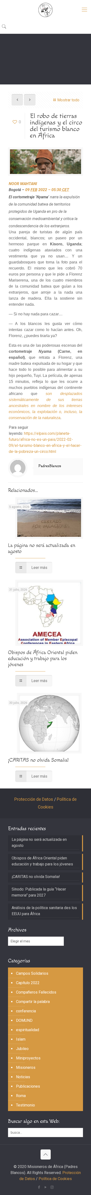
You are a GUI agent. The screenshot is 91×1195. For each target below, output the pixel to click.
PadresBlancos (49, 466)
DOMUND (24, 1020)
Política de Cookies (55, 1178)
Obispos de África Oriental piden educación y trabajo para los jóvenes (42, 658)
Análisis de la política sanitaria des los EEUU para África (44, 910)
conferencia (26, 1011)
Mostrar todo (68, 100)
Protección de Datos (33, 799)
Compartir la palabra (33, 1001)
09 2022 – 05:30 (47, 189)
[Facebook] (38, 1187)
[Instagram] (52, 1187)
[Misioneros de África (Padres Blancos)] (45, 9)
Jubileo (22, 1048)
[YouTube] (45, 1187)
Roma (21, 1095)
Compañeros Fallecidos (36, 992)
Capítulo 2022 (28, 983)
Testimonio (25, 1105)
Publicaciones (28, 1086)
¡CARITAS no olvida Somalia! (38, 760)
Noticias (23, 1077)
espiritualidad (27, 1030)
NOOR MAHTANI (23, 183)
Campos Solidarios (32, 973)
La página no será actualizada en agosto (39, 842)
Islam (20, 1039)
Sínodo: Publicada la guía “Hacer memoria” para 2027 (39, 892)
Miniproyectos (28, 1058)
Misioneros (25, 1067)
